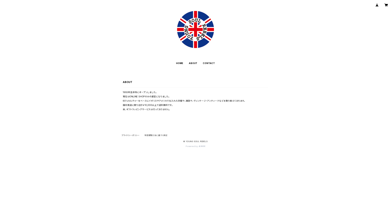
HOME (179, 63)
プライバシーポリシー (131, 135)
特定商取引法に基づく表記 (155, 135)
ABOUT (193, 63)
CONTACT (209, 63)
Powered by (192, 146)
